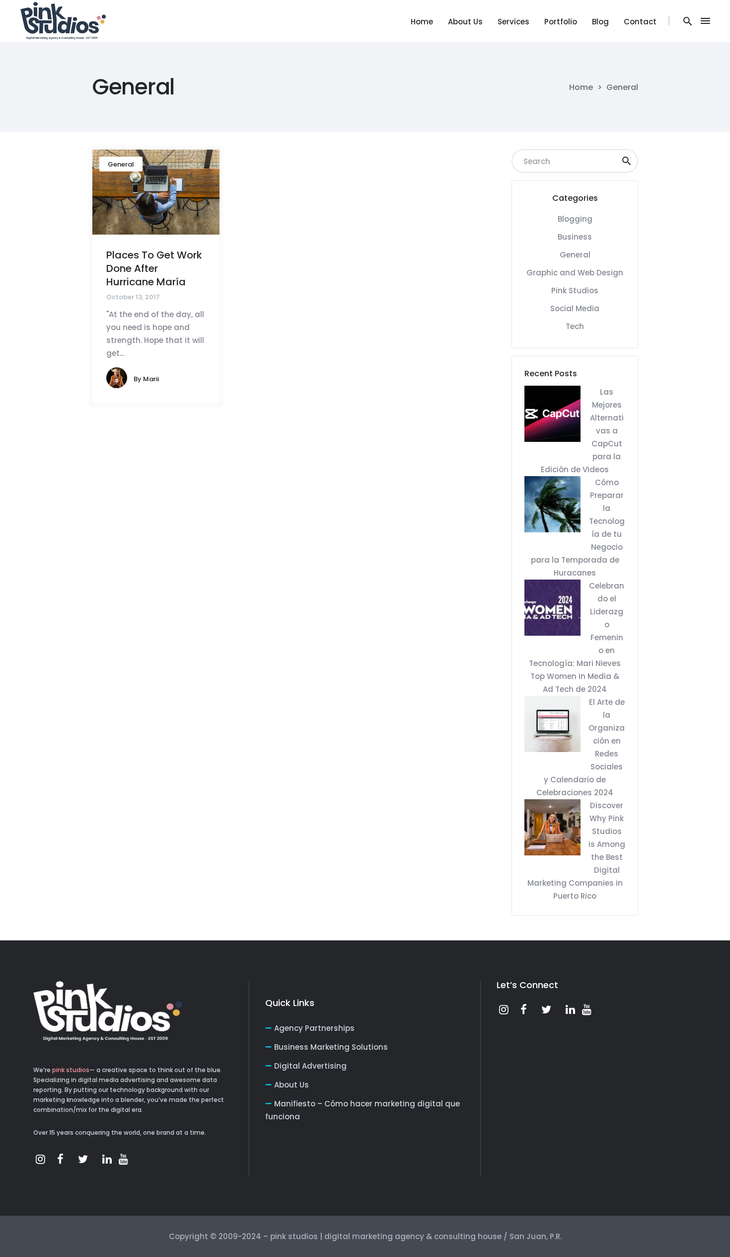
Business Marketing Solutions (331, 1047)
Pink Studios (574, 290)
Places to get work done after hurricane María (154, 268)
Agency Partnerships (314, 1028)
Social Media (574, 308)
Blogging (575, 219)
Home (581, 87)
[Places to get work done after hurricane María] (155, 191)
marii (151, 379)
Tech (575, 326)
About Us (291, 1085)
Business (575, 237)
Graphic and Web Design (574, 272)
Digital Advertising (310, 1066)
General (121, 164)
